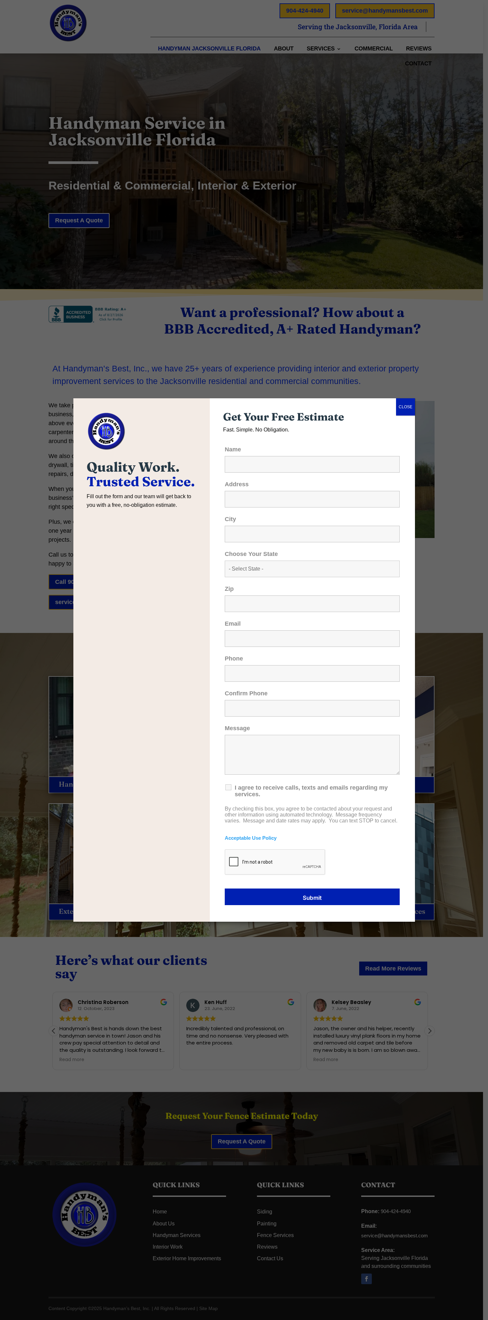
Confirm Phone (246, 693)
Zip (229, 588)
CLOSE (405, 407)
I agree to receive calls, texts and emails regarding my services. (311, 791)
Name (233, 449)
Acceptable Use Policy (251, 838)
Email (233, 623)
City (230, 519)
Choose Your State (251, 554)
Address (237, 484)
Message (237, 728)
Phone (234, 658)
